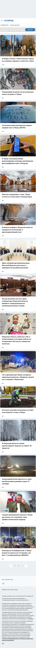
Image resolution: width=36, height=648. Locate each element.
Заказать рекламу (15, 25)
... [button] (22, 566)
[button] (26, 565)
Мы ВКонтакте (4, 25)
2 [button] (14, 566)
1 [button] (10, 566)
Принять (30, 29)
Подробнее (30, 618)
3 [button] (18, 566)
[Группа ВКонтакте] (3, 583)
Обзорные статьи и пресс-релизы (10, 589)
